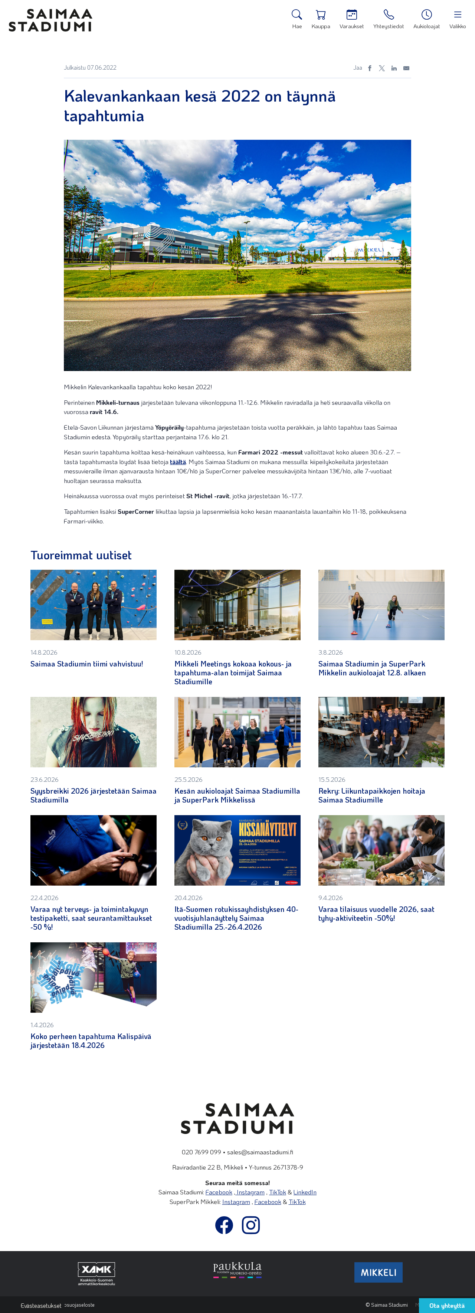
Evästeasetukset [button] (41, 1305)
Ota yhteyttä (447, 1305)
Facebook (219, 1192)
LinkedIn (305, 1192)
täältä (178, 461)
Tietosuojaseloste (75, 1305)
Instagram (250, 1192)
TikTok (277, 1192)
